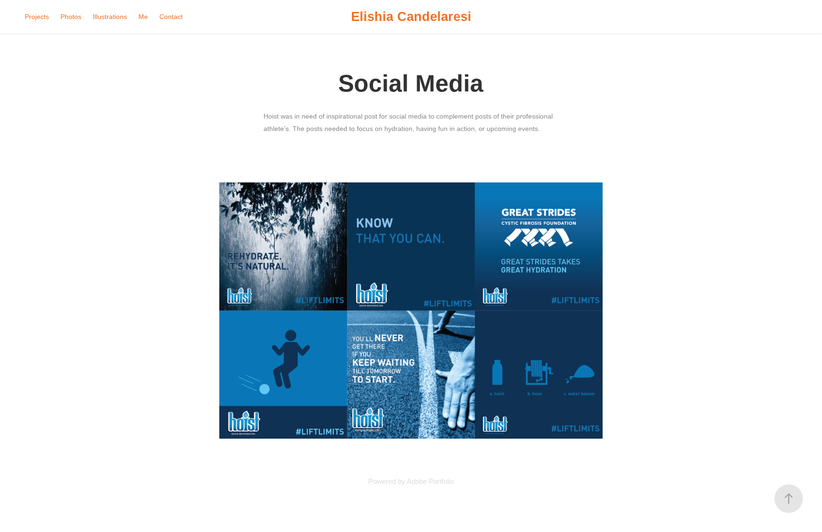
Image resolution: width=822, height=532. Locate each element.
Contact (171, 16)
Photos (70, 16)
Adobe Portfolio (430, 481)
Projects (37, 16)
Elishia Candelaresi (411, 17)
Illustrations (110, 16)
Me (143, 16)
